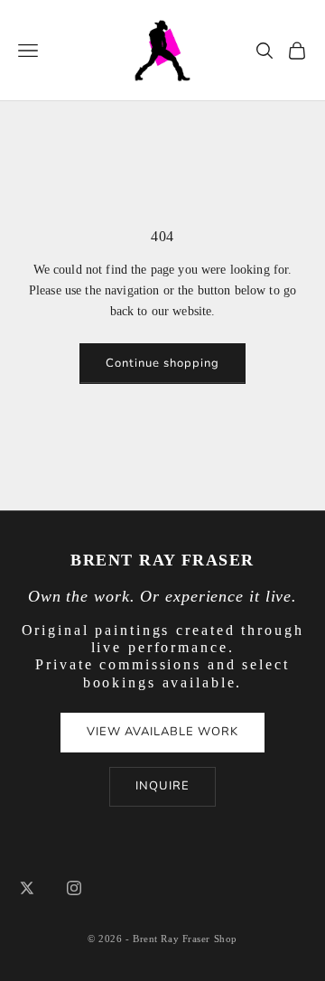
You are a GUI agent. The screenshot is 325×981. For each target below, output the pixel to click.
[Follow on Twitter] (27, 888)
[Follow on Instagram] (74, 888)
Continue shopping (163, 363)
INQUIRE (162, 786)
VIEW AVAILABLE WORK (163, 732)
